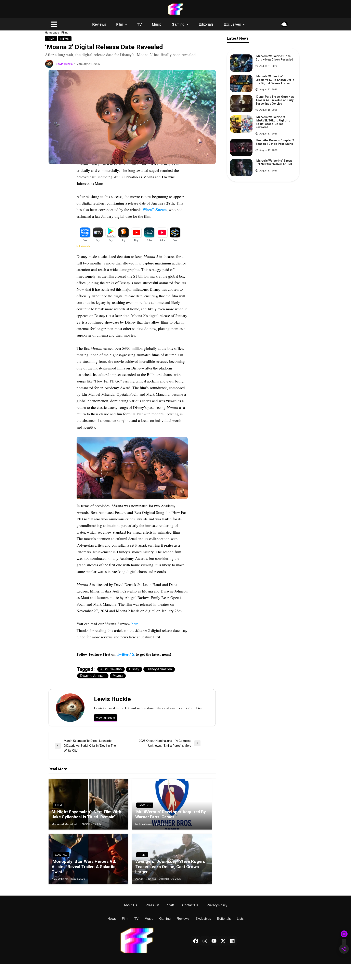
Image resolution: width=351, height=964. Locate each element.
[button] (121, 24)
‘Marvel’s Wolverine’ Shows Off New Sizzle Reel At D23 (274, 162)
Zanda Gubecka (146, 879)
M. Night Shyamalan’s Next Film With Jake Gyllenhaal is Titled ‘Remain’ (86, 814)
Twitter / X (126, 654)
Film (119, 24)
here (134, 623)
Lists (240, 918)
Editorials (205, 24)
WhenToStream (155, 209)
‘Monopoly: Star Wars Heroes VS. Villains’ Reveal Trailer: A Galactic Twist (84, 866)
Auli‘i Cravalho (111, 669)
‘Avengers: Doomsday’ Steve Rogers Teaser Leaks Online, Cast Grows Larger (170, 866)
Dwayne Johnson (92, 675)
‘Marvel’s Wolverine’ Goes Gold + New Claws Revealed (274, 57)
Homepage (52, 32)
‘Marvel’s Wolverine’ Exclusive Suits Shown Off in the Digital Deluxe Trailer (275, 80)
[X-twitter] (223, 941)
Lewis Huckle (65, 63)
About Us (130, 905)
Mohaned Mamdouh (65, 824)
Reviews (99, 24)
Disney (134, 669)
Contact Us (190, 905)
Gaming (178, 24)
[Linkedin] (232, 941)
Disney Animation (159, 669)
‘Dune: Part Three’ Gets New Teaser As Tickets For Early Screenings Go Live (275, 100)
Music (156, 24)
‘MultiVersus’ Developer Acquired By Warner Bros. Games (170, 814)
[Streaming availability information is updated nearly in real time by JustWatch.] (132, 249)
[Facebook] (195, 941)
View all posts (105, 717)
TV (139, 24)
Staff (170, 905)
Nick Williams (144, 824)
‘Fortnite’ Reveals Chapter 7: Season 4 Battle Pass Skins (275, 142)
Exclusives (232, 24)
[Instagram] (204, 941)
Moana (118, 675)
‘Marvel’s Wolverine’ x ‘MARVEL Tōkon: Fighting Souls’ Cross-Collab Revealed (273, 122)
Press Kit (152, 905)
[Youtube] (214, 941)
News (64, 38)
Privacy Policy (217, 905)
